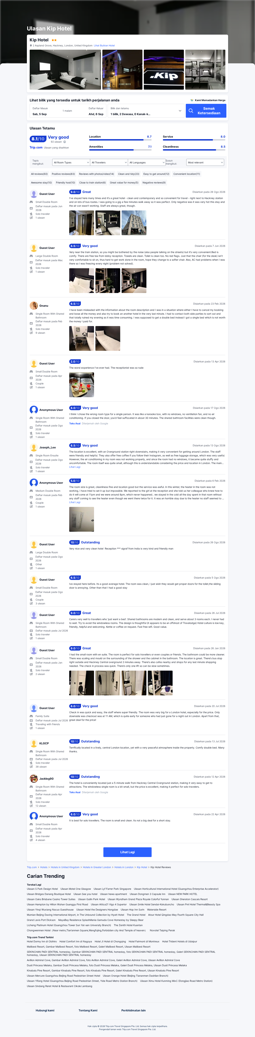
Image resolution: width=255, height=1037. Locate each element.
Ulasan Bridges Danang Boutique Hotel (49, 893)
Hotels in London (123, 867)
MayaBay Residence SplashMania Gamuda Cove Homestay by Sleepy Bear (100, 919)
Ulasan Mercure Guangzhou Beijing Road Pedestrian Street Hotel (63, 975)
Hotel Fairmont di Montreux (144, 941)
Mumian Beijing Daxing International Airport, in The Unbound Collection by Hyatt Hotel (75, 914)
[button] (224, 6)
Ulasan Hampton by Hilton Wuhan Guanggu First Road (57, 904)
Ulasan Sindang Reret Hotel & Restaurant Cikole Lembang (59, 986)
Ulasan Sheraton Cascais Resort (190, 899)
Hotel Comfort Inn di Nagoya (76, 941)
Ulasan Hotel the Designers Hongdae (97, 909)
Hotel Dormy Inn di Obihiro (42, 941)
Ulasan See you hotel (85, 893)
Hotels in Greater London (97, 867)
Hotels (43, 867)
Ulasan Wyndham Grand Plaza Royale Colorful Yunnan (138, 899)
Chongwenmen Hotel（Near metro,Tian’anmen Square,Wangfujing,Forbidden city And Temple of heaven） (87, 930)
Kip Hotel (142, 867)
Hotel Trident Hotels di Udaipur (179, 941)
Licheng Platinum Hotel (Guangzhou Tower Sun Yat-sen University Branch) (69, 925)
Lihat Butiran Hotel (104, 45)
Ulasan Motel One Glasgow (76, 888)
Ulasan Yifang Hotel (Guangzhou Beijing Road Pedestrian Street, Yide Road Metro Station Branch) (82, 980)
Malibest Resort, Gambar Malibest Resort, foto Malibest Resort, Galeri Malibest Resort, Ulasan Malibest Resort (88, 946)
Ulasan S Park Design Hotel (42, 888)
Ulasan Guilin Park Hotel (91, 899)
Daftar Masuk (40, 108)
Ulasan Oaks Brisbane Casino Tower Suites (51, 899)
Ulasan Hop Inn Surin (132, 909)
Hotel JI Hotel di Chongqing (110, 941)
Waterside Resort (156, 909)
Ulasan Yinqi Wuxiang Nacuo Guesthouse (50, 909)
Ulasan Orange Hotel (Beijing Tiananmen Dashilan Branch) (135, 975)
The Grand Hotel (136, 914)
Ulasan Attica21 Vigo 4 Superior (109, 904)
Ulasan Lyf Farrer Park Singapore (112, 888)
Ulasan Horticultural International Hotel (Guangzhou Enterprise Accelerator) (176, 888)
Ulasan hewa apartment (113, 893)
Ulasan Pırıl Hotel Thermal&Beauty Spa (198, 904)
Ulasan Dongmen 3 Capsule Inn (147, 893)
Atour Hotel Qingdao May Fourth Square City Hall (175, 914)
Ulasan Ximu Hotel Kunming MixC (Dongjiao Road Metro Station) (176, 980)
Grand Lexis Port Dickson (41, 919)
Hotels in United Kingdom (65, 867)
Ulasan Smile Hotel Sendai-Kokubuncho (151, 904)
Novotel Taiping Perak (162, 930)
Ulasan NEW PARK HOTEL (182, 893)
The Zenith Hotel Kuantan (128, 925)
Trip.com (32, 867)
